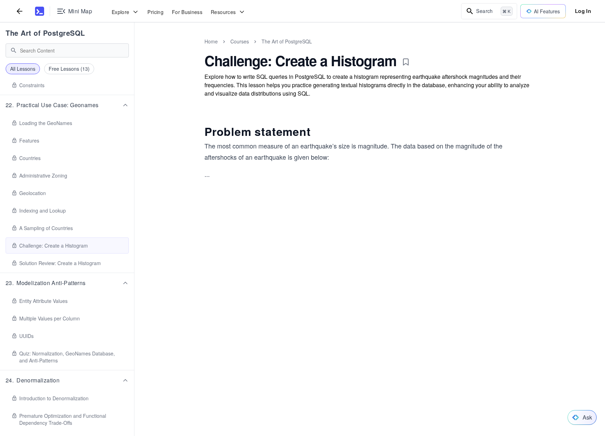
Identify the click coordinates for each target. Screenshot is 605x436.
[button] (67, 105)
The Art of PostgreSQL (45, 33)
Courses (239, 41)
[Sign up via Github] (298, 312)
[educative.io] (39, 11)
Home (211, 41)
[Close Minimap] (134, 49)
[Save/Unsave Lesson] (405, 62)
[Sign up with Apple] (317, 312)
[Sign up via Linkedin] (336, 312)
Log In (583, 11)
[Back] (19, 11)
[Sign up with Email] (355, 312)
